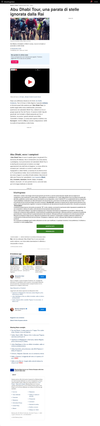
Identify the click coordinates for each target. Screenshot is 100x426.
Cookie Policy (28, 222)
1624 (63, 197)
